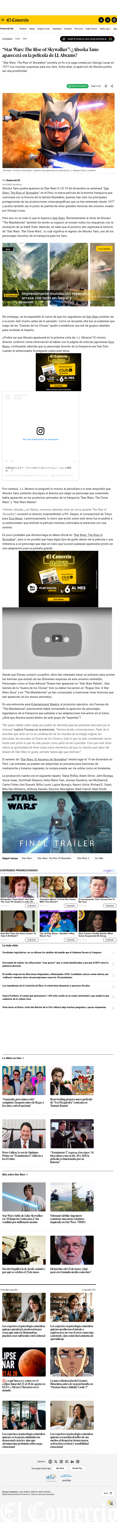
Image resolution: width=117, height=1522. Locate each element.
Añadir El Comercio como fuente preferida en (87, 39)
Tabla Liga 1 (105, 29)
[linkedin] (72, 1461)
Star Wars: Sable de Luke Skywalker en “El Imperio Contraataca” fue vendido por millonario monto (22, 1219)
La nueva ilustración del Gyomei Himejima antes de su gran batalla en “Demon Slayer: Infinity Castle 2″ (71, 1384)
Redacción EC (13, 180)
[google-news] (78, 1461)
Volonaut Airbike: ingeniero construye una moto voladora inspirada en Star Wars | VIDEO (67, 1219)
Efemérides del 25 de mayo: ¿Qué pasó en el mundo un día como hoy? (70, 1270)
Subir (106, 1493)
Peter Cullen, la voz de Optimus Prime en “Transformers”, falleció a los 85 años (22, 1156)
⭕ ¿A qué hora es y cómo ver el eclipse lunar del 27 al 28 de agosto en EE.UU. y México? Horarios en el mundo (23, 1385)
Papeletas (57, 29)
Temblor (23, 29)
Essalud (68, 29)
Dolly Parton (91, 29)
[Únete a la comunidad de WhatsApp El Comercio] (78, 86)
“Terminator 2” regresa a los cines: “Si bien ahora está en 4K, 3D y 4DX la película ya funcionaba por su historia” (72, 1157)
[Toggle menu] (2, 20)
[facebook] (50, 1461)
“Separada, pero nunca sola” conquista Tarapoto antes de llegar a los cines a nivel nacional (23, 1102)
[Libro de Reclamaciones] (66, 1478)
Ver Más (99, 858)
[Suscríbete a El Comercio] (107, 20)
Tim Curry (78, 29)
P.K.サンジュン (43, 475)
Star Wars (27, 858)
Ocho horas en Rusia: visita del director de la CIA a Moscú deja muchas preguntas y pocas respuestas (54, 1007)
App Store (60, 1468)
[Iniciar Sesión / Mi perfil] (114, 20)
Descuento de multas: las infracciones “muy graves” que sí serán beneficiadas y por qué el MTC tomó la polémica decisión (55, 964)
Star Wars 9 (83, 858)
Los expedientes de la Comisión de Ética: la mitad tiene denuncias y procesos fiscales (46, 985)
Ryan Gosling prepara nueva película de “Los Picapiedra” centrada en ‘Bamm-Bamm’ (71, 1102)
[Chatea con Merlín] (101, 20)
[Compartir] (112, 86)
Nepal (32, 29)
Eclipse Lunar (43, 29)
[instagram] (61, 1461)
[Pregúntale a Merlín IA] (111, 1503)
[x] (56, 1461)
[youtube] (67, 1461)
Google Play (77, 1468)
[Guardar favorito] (106, 86)
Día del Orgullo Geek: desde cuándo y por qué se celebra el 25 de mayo (23, 1270)
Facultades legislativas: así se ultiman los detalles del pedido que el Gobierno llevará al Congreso (51, 952)
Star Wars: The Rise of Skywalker (54, 858)
